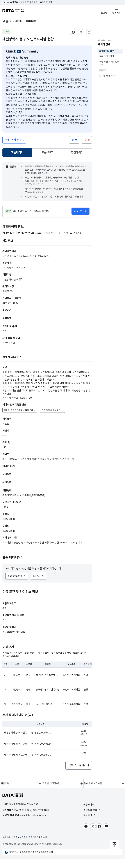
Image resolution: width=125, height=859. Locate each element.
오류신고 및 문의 (71, 233)
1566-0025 (18, 810)
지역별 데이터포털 (51, 783)
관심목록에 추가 (12, 139)
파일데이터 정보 (106, 51)
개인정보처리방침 (19, 837)
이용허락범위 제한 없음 (13, 632)
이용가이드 (89, 804)
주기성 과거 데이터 (107, 75)
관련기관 (5, 783)
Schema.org (15, 575)
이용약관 (6, 837)
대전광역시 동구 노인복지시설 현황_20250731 (27, 732)
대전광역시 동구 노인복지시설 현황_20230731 (27, 754)
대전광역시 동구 (10, 279)
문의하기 (88, 815)
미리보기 (103, 70)
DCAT (36, 575)
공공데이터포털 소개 (38, 837)
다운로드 (78, 211)
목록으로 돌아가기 (79, 765)
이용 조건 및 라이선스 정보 (109, 63)
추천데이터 (77, 152)
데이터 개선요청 (51, 233)
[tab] (17, 152)
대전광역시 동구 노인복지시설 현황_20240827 (27, 743)
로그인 (104, 12)
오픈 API (47, 152)
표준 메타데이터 (106, 56)
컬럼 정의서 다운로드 (51, 410)
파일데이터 (18, 153)
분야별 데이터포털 (93, 783)
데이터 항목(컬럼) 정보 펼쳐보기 (18, 410)
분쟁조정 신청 (90, 809)
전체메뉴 (116, 12)
